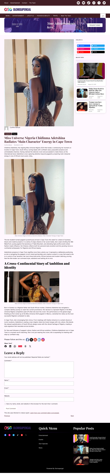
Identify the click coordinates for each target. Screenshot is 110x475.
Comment (8, 360)
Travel (15, 134)
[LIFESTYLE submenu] (35, 15)
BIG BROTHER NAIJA (84, 77)
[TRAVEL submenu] (59, 15)
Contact (24, 3)
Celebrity (8, 134)
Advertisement (15, 3)
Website (6, 396)
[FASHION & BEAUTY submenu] (51, 15)
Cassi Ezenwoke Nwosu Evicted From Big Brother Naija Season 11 (90, 81)
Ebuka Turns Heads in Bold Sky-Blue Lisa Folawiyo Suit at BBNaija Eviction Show (96, 91)
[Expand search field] (103, 16)
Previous (7, 416)
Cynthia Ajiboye (8, 145)
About (6, 3)
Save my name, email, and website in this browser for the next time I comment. (32, 404)
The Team (32, 3)
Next (72, 416)
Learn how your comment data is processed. (44, 413)
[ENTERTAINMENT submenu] (25, 15)
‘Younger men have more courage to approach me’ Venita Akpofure (95, 104)
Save (21, 346)
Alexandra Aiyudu (82, 84)
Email (6, 388)
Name (6, 380)
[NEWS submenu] (10, 15)
